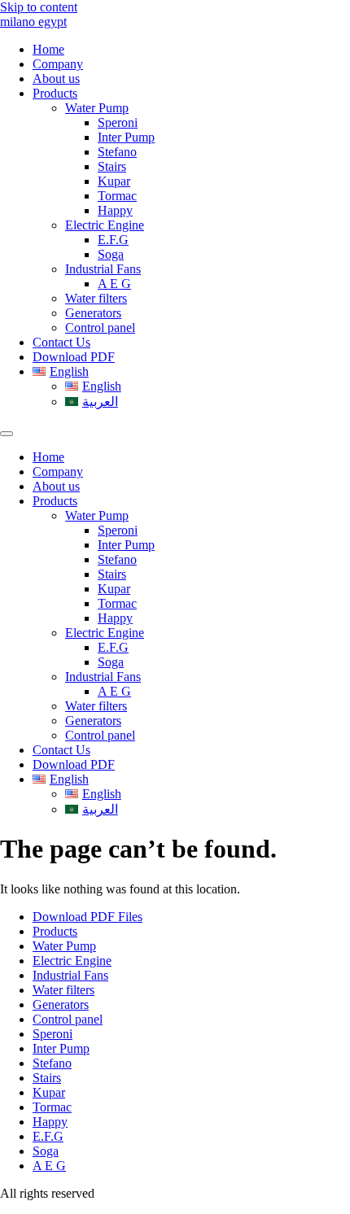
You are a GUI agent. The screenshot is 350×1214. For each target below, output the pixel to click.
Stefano (117, 152)
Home (48, 49)
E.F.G (113, 240)
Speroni (118, 122)
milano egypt (33, 21)
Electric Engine (104, 225)
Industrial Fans (103, 269)
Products (55, 93)
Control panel (100, 327)
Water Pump (97, 108)
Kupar (114, 181)
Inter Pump (126, 137)
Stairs (112, 166)
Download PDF (74, 357)
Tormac (117, 196)
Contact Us (61, 342)
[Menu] (6, 433)
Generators (93, 313)
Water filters (96, 298)
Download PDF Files (87, 917)
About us (56, 78)
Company (58, 64)
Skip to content (38, 7)
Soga (111, 254)
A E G (114, 283)
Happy (115, 210)
